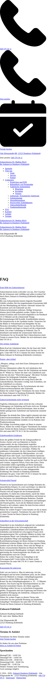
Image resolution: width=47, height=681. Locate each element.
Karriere (8, 212)
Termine (8, 216)
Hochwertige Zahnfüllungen (21, 203)
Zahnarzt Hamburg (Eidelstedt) (25, 673)
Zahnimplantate (16, 198)
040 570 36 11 (16, 158)
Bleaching (19, 189)
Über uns (8, 171)
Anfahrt (8, 214)
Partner (13, 178)
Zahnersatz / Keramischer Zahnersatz (24, 196)
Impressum (10, 678)
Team (12, 173)
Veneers (18, 193)
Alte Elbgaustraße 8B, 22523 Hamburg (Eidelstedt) (20, 153)
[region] (23, 256)
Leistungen (9, 180)
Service (13, 175)
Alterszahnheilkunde (18, 205)
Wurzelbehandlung (17, 200)
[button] (23, 268)
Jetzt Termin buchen (8, 639)
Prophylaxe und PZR (18, 182)
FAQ (7, 209)
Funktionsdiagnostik (18, 207)
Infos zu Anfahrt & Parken (10, 646)
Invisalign (19, 191)
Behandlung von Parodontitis (21, 184)
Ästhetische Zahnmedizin (20, 187)
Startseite (8, 168)
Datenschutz (21, 678)
